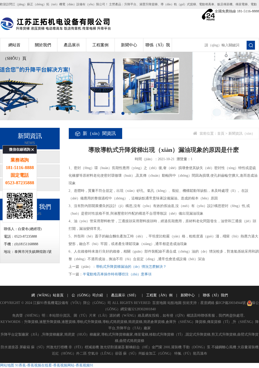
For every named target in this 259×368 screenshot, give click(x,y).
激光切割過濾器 (112, 347)
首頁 (220, 133)
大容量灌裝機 (247, 347)
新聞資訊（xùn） (241, 133)
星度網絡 (207, 303)
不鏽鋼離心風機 (223, 347)
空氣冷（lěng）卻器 (105, 353)
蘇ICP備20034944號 (230, 303)
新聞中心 (129, 45)
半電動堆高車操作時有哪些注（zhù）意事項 (117, 274)
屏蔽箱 (24, 347)
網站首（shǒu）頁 (14, 51)
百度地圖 (159, 303)
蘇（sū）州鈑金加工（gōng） (148, 353)
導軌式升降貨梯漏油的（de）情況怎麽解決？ (131, 267)
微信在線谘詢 (19, 149)
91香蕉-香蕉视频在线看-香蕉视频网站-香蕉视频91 (54, 365)
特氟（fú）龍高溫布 (190, 353)
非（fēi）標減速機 (84, 347)
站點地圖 (174, 303)
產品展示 (72, 45)
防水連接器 (9, 347)
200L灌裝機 (172, 347)
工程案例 (100, 45)
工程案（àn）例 (159, 295)
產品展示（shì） (124, 295)
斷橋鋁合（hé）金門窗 (144, 347)
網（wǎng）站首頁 (47, 295)
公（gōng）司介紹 (87, 295)
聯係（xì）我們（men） (157, 51)
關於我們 (43, 45)
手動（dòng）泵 (196, 347)
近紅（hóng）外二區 (69, 353)
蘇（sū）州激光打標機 (49, 347)
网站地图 (7, 365)
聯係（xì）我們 (215, 295)
